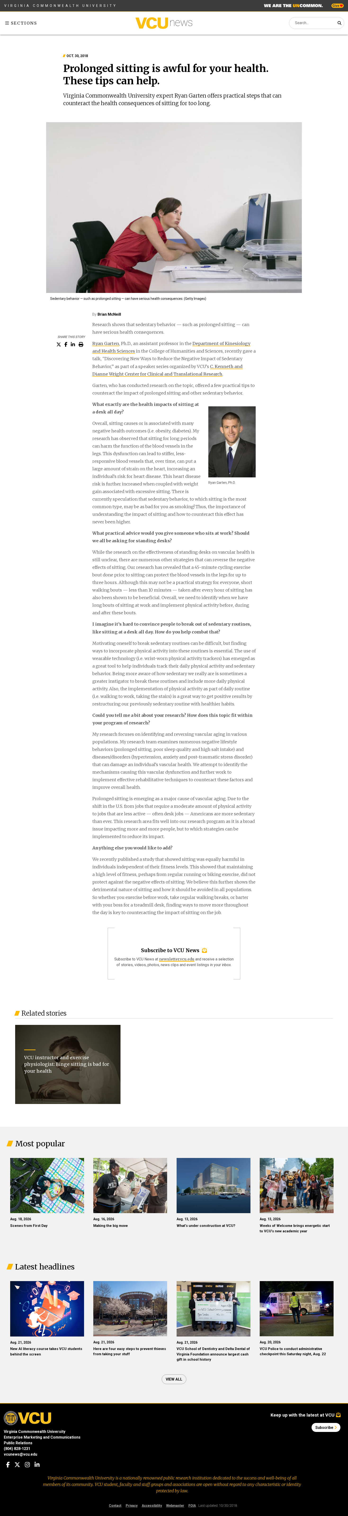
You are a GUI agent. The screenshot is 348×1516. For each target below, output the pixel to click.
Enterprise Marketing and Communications (42, 1437)
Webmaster (175, 1505)
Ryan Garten (105, 343)
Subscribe (324, 1427)
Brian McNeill (109, 314)
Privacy (132, 1505)
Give (336, 6)
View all (174, 1379)
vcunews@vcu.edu (20, 1454)
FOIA (192, 1505)
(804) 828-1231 (17, 1448)
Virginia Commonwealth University (60, 6)
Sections (23, 23)
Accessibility (152, 1505)
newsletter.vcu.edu (176, 959)
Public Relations (18, 1443)
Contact (115, 1505)
